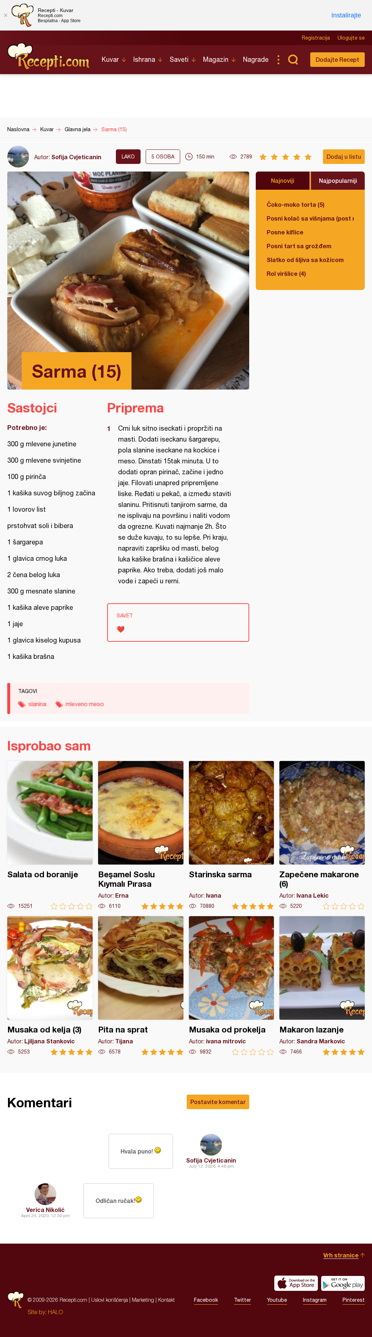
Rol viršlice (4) (286, 273)
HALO (55, 1312)
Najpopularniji (338, 180)
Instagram (315, 1300)
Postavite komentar (218, 1101)
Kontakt (166, 1300)
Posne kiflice (285, 232)
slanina (37, 704)
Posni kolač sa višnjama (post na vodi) (310, 218)
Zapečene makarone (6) (322, 835)
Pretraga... (293, 60)
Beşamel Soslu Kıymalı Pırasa (140, 835)
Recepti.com (49, 57)
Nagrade (255, 59)
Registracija (316, 38)
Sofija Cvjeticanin (76, 156)
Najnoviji (282, 180)
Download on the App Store (296, 1283)
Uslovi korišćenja (109, 1300)
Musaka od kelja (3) (50, 985)
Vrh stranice (341, 1255)
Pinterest (354, 1300)
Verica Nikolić (45, 1209)
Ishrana (144, 59)
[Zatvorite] (5, 15)
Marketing (143, 1300)
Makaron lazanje (322, 985)
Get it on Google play (343, 1283)
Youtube (277, 1300)
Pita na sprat (140, 985)
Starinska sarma (231, 835)
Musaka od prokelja (231, 985)
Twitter (242, 1300)
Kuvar (110, 59)
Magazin (216, 59)
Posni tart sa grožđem (299, 245)
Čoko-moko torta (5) (295, 204)
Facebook (206, 1300)
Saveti (179, 59)
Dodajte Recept (337, 59)
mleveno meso (85, 704)
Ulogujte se (351, 38)
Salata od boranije (50, 835)
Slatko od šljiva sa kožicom (305, 259)
